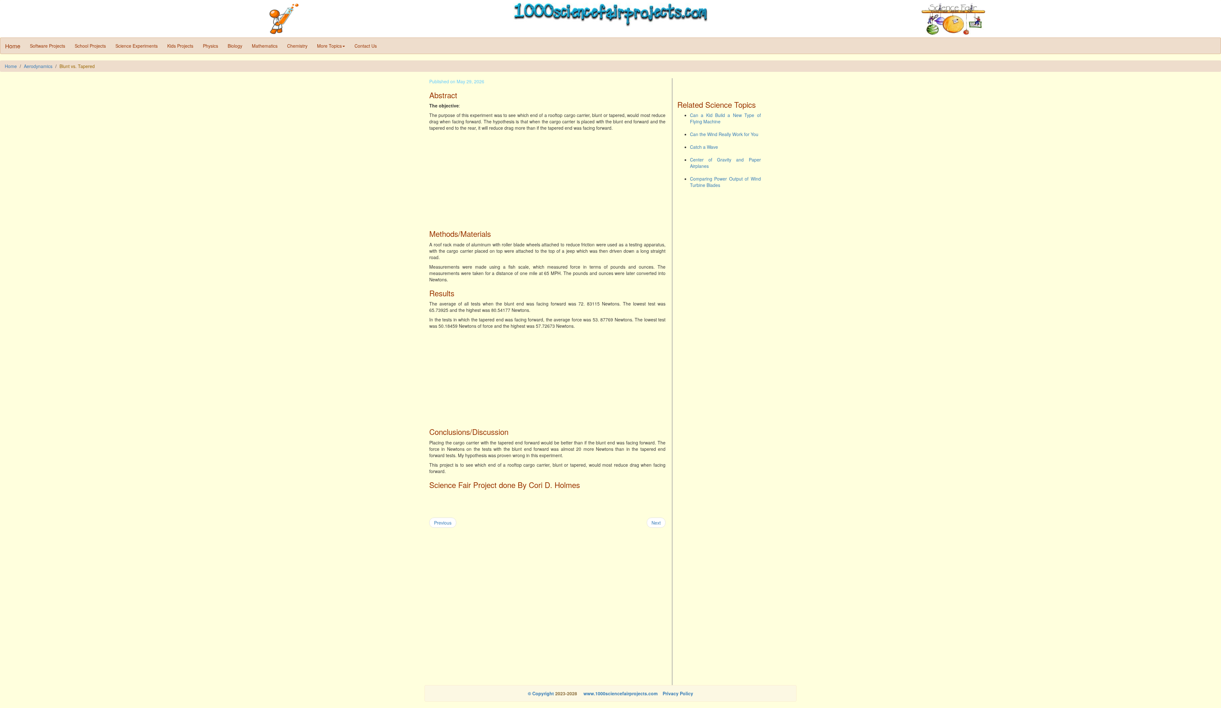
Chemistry (297, 46)
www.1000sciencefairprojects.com (620, 693)
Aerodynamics (38, 66)
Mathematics (265, 46)
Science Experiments (136, 46)
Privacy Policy (678, 693)
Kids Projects (180, 46)
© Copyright (541, 693)
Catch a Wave (704, 147)
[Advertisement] (547, 178)
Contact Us (366, 46)
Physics (210, 46)
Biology (235, 46)
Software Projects (47, 46)
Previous (443, 522)
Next (656, 522)
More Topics (329, 46)
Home (12, 46)
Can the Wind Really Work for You (724, 134)
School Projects (90, 46)
